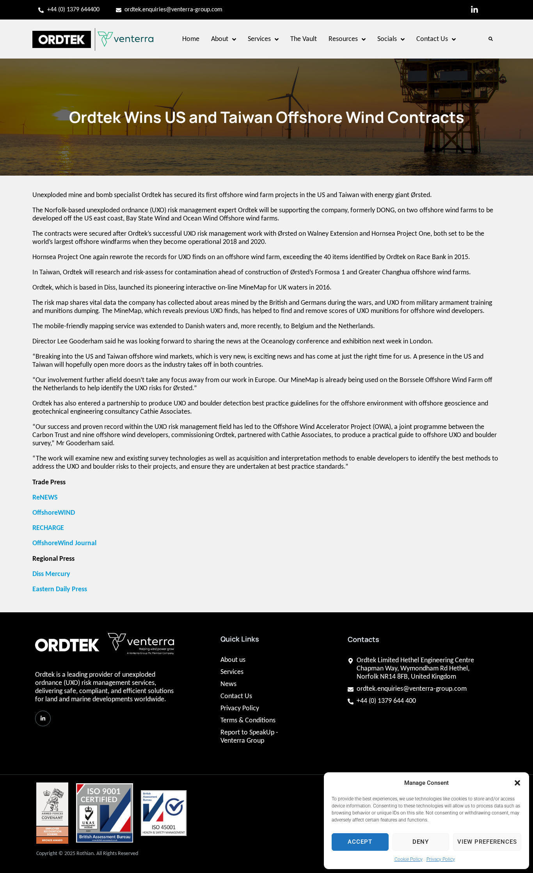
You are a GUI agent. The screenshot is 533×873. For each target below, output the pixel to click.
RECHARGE (49, 528)
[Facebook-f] (491, 10)
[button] (517, 783)
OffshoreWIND (53, 513)
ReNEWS (45, 497)
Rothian (85, 854)
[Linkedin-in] (474, 10)
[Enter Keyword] (489, 39)
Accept (360, 841)
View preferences (487, 841)
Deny (420, 841)
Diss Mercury (52, 574)
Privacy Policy (440, 859)
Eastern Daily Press (60, 589)
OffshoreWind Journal (64, 543)
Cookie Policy (408, 859)
